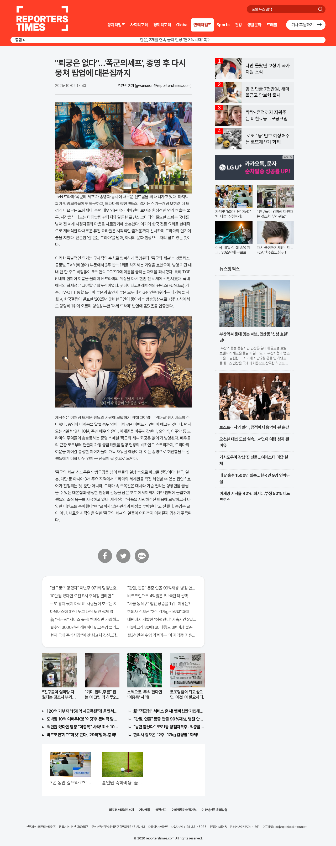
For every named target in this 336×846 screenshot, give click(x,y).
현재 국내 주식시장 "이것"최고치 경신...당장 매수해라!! (84, 635)
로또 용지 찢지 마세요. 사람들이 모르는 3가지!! (84, 603)
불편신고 (160, 810)
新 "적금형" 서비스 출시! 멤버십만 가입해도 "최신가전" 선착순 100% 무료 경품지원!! (84, 619)
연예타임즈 (202, 24)
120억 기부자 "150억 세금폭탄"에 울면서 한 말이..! (82, 711)
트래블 (272, 24)
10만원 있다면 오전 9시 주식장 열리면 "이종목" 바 (84, 595)
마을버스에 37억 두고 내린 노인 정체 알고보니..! (84, 611)
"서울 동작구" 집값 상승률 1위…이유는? (158, 603)
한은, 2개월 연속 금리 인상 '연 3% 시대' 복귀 (175, 39)
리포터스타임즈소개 (121, 810)
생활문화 (254, 24)
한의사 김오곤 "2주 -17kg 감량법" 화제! (158, 611)
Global (182, 24)
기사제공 (144, 810)
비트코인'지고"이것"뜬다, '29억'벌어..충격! (81, 734)
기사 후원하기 (302, 24)
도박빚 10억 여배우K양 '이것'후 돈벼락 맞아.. (82, 719)
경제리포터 (162, 24)
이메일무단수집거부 (184, 810)
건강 (238, 24)
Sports (223, 24)
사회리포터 (139, 24)
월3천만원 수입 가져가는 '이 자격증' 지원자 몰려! (162, 635)
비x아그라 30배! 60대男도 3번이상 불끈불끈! (162, 627)
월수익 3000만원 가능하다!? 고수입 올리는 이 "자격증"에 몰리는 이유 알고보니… (84, 627)
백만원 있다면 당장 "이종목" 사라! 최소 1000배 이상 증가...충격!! (82, 726)
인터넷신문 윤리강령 (214, 810)
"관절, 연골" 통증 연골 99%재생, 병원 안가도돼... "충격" (162, 588)
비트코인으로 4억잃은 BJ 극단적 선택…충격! (162, 595)
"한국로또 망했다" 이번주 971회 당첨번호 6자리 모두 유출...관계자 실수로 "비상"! (84, 588)
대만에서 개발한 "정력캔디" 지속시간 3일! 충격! (162, 619)
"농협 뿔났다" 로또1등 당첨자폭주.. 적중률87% (169, 726)
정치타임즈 (116, 24)
